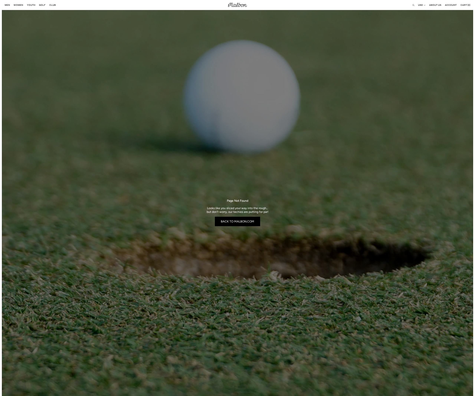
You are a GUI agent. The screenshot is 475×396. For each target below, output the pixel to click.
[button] (6, 5)
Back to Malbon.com (237, 221)
